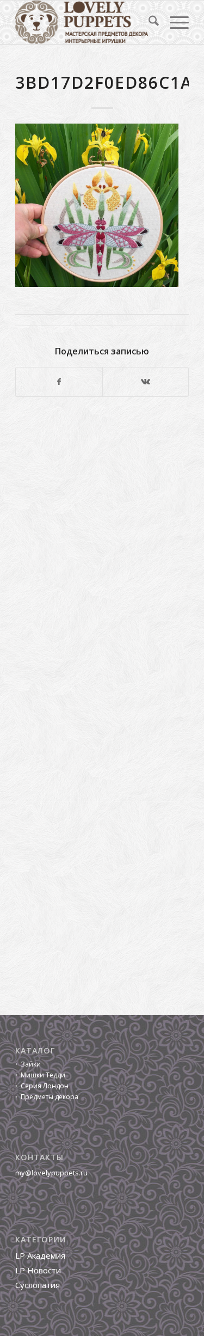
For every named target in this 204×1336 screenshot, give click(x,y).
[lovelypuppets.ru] (84, 22)
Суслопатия (37, 1284)
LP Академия (40, 1255)
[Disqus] (102, 555)
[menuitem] (148, 22)
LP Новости (38, 1270)
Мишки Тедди (43, 1075)
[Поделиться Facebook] (59, 381)
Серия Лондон (45, 1085)
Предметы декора (49, 1096)
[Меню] (174, 22)
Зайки (31, 1064)
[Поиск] (148, 22)
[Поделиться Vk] (145, 381)
